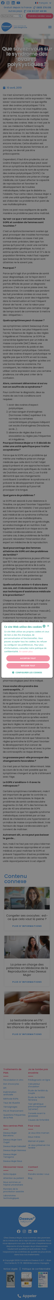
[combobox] (44, 626)
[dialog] (27, 650)
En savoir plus (26, 651)
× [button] (48, 626)
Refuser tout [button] (28, 665)
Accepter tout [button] (28, 658)
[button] (27, 672)
